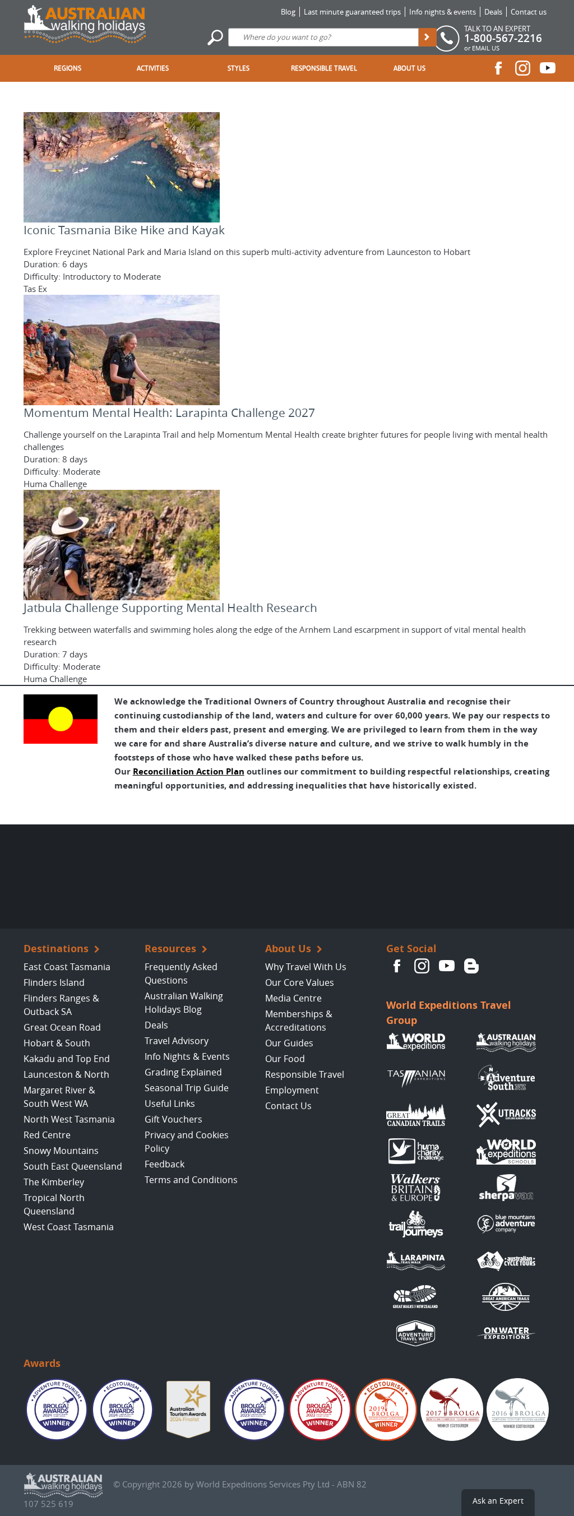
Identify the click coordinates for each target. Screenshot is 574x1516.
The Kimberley (54, 1182)
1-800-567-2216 (503, 38)
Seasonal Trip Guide (187, 1088)
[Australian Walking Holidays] (85, 21)
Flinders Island (54, 982)
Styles (238, 68)
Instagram (523, 67)
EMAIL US (485, 48)
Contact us (529, 12)
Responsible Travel (324, 68)
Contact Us (288, 1106)
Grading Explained (183, 1072)
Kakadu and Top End (67, 1059)
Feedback (164, 1164)
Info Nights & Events (187, 1056)
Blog (288, 12)
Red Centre (47, 1135)
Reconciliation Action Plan (188, 771)
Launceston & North (66, 1074)
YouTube (547, 67)
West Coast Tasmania (69, 1227)
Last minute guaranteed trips (352, 12)
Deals (493, 12)
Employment (292, 1090)
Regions (67, 68)
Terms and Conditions (191, 1180)
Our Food (285, 1059)
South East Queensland (73, 1166)
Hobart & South (57, 1043)
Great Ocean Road (62, 1027)
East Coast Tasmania (67, 967)
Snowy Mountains (61, 1150)
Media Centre (293, 998)
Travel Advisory (177, 1041)
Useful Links (170, 1103)
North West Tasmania (69, 1119)
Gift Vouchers (173, 1119)
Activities (153, 68)
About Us (409, 68)
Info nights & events (442, 12)
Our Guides (289, 1043)
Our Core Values (299, 982)
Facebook (498, 67)
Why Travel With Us (305, 967)
